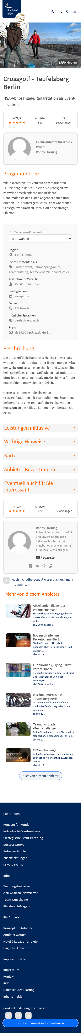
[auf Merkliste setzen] (43, 565)
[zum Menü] (75, 11)
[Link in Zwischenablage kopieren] (50, 565)
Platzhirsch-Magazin (17, 906)
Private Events (13, 864)
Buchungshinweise (16, 886)
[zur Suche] (60, 11)
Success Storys (13, 844)
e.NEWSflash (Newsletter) (21, 893)
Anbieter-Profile (14, 851)
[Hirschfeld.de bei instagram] (18, 1015)
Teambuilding (18, 272)
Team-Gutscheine (15, 899)
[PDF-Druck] (30, 565)
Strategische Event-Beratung (23, 838)
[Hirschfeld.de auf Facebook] (8, 1015)
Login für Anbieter (16, 948)
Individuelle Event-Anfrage (21, 831)
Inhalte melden (13, 996)
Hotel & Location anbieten (21, 941)
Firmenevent (23, 267)
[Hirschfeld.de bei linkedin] (28, 1015)
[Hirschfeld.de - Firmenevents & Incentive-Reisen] (11, 9)
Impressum (11, 970)
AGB (6, 983)
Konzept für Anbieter (17, 928)
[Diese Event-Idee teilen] (37, 565)
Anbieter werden (15, 935)
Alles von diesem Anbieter (41, 776)
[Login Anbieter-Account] (52, 11)
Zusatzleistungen (15, 858)
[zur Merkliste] (67, 11)
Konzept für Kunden (17, 824)
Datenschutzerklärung (18, 990)
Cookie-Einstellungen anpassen (25, 1008)
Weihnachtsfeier (57, 272)
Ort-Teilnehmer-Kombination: (28, 232)
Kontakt (8, 976)
